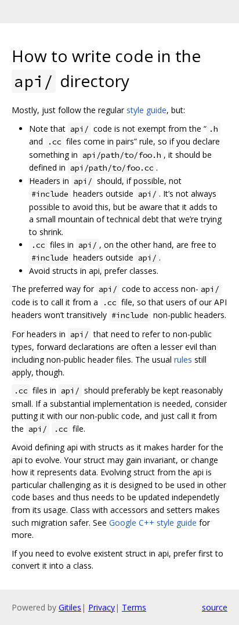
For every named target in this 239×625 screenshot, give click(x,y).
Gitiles (70, 607)
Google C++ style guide (153, 522)
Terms (134, 607)
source (214, 607)
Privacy (101, 607)
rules (183, 359)
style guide (146, 109)
